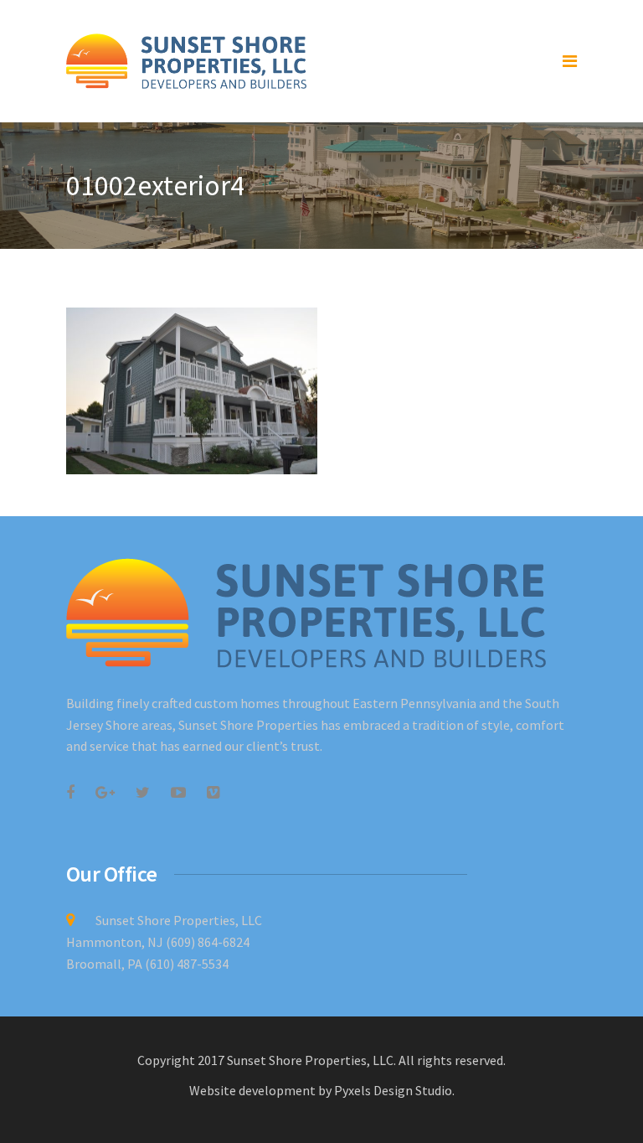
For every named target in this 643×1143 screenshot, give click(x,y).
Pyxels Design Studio (393, 1090)
